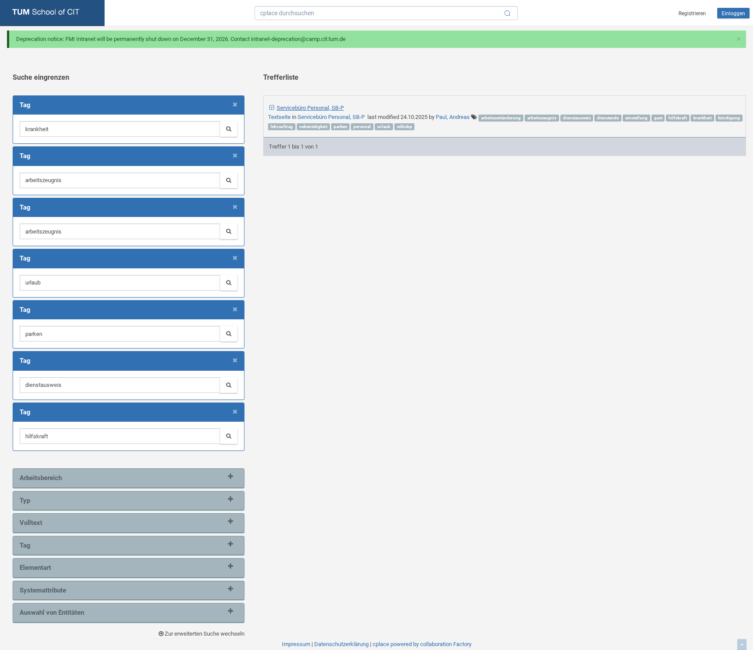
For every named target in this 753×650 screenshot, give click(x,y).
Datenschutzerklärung (341, 644)
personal (362, 126)
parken (340, 126)
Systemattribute (43, 590)
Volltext (31, 523)
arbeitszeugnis (541, 117)
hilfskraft (677, 117)
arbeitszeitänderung (501, 117)
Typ (25, 500)
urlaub (383, 126)
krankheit (702, 117)
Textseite (280, 117)
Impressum (296, 644)
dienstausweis (577, 117)
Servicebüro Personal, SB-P (310, 108)
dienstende (608, 117)
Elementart (35, 568)
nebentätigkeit (313, 126)
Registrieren (692, 13)
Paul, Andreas (453, 117)
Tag (25, 545)
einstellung (636, 117)
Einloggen (733, 13)
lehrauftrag (282, 126)
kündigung (729, 117)
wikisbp (404, 126)
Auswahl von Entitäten (52, 612)
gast (658, 117)
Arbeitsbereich (41, 478)
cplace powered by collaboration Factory (422, 644)
